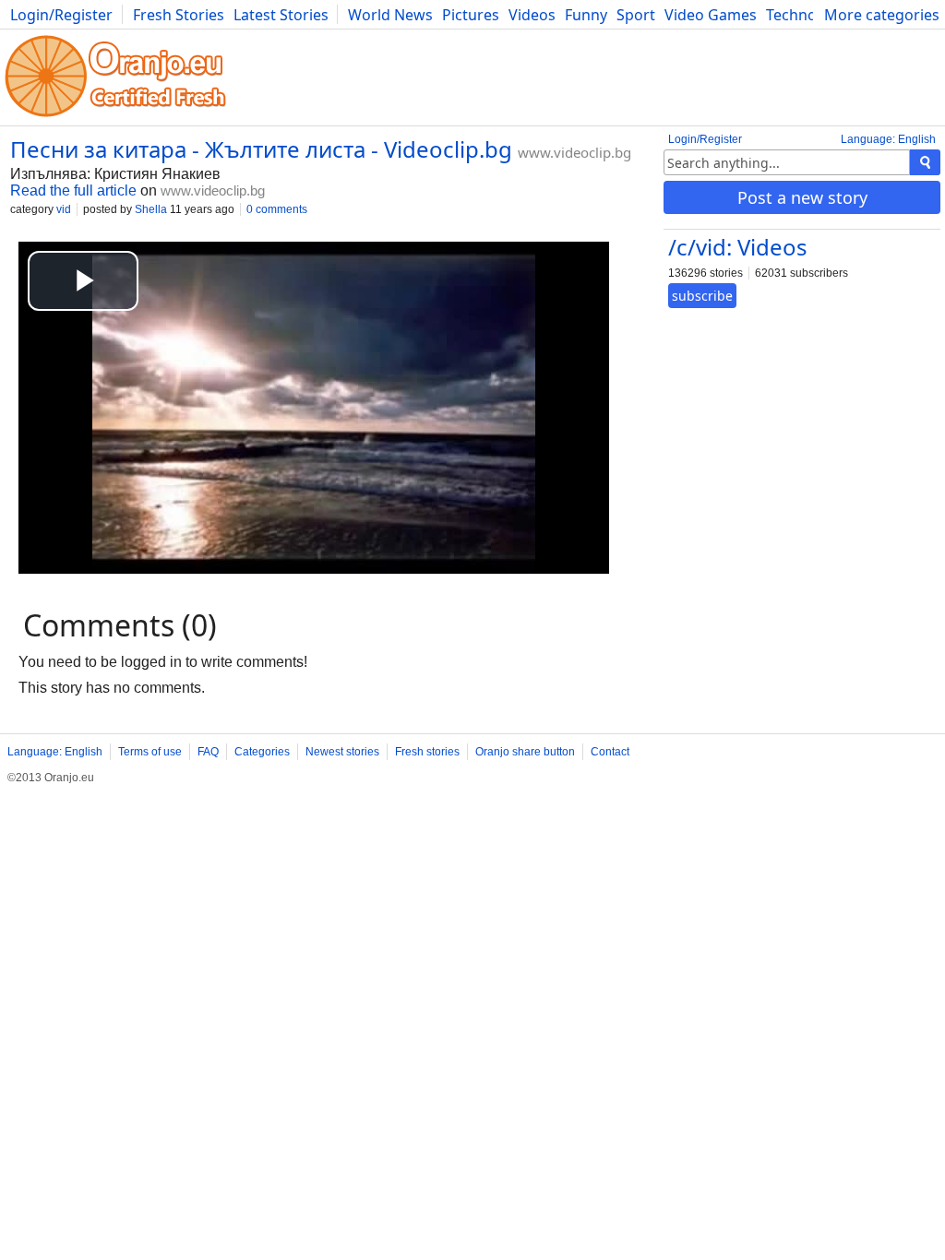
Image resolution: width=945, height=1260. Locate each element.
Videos (532, 15)
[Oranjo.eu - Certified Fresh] (115, 117)
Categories (262, 751)
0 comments (276, 209)
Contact (610, 751)
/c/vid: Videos (737, 247)
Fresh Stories (178, 15)
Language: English (888, 139)
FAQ (208, 751)
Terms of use (150, 751)
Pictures (470, 15)
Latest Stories (281, 15)
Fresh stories (427, 751)
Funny (586, 15)
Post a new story (802, 197)
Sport (635, 15)
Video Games (710, 15)
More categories (881, 15)
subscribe (702, 295)
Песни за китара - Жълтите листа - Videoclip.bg (261, 149)
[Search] (925, 162)
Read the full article (73, 190)
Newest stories (342, 751)
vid (63, 209)
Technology (806, 15)
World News (390, 15)
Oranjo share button (525, 751)
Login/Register (61, 15)
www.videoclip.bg (574, 152)
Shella (151, 209)
